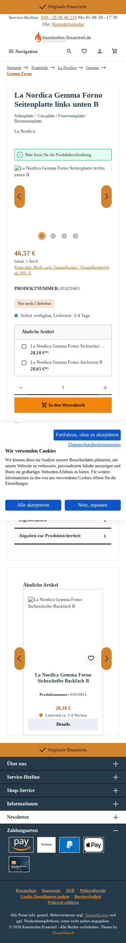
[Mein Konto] (99, 52)
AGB (70, 890)
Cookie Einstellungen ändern (45, 896)
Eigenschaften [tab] (33, 519)
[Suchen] (69, 52)
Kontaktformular (68, 24)
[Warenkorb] (114, 52)
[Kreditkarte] (19, 864)
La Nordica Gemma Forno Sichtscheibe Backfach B (71, 346)
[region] (63, 196)
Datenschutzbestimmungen (94, 444)
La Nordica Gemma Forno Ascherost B (66, 362)
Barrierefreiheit (88, 896)
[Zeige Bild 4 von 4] (75, 236)
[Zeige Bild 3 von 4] (64, 236)
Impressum (51, 890)
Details (63, 724)
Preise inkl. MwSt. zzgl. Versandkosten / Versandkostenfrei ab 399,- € (61, 270)
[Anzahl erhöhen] (105, 388)
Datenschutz (26, 890)
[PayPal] (69, 845)
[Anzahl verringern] (20, 388)
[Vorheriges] (19, 196)
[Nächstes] (106, 196)
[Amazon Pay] (21, 845)
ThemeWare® (63, 933)
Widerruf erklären (63, 902)
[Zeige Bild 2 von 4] (53, 236)
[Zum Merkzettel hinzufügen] (91, 660)
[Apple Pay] (93, 845)
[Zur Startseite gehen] (63, 37)
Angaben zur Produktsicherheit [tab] (49, 535)
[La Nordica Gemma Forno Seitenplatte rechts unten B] (63, 204)
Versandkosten (96, 915)
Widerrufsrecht (93, 890)
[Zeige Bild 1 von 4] (41, 236)
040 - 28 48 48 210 (59, 17)
